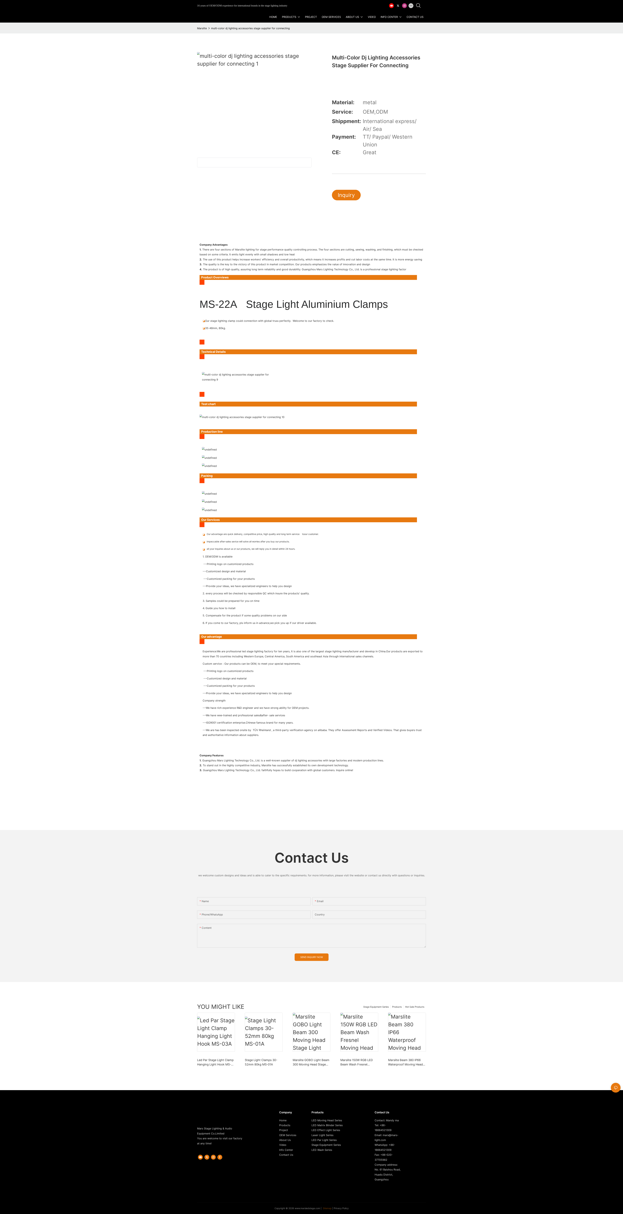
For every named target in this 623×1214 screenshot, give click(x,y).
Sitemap (327, 1208)
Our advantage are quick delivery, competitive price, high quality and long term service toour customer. (263, 534)
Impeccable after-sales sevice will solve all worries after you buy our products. (248, 541)
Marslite (202, 28)
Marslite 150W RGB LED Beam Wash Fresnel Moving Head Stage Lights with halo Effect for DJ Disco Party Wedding (358, 1062)
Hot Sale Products (414, 1006)
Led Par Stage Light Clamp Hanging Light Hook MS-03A (215, 1062)
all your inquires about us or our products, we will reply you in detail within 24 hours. (251, 548)
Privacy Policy (341, 1208)
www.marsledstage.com (307, 1208)
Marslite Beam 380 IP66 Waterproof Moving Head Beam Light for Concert (405, 1062)
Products (397, 1006)
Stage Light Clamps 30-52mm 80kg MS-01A (261, 1062)
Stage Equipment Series (376, 1006)
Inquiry (346, 195)
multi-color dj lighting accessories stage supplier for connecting (250, 28)
